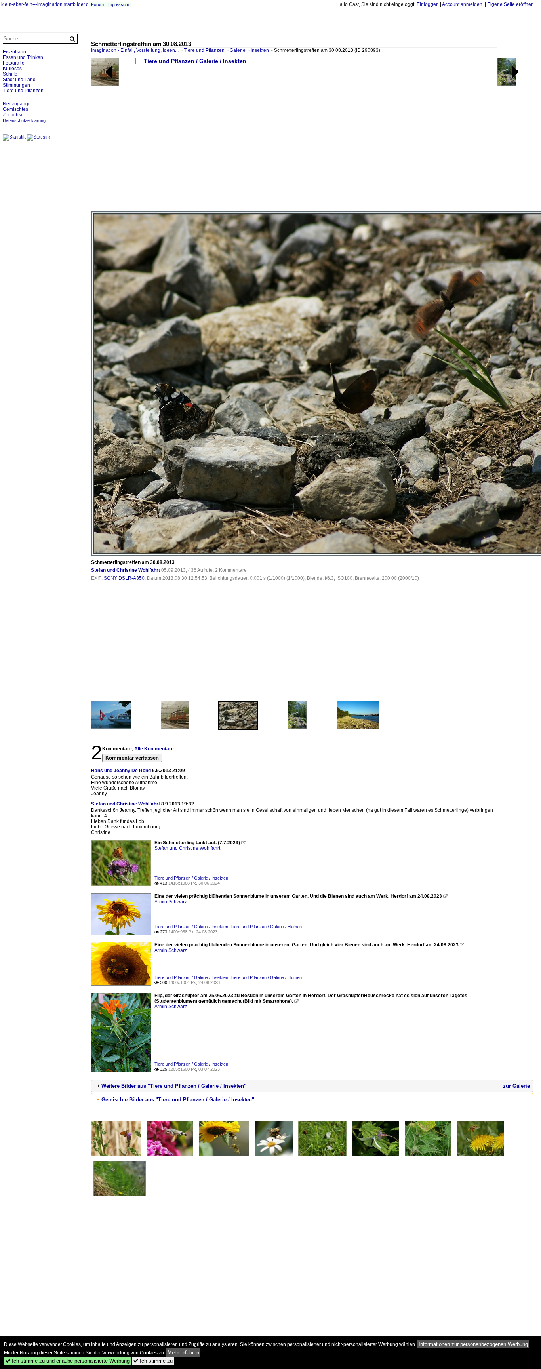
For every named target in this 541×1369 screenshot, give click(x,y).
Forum (97, 4)
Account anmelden (462, 4)
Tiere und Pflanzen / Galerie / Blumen (266, 926)
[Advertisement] (312, 141)
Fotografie (14, 63)
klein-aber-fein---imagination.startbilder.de (46, 4)
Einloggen (428, 4)
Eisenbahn (14, 52)
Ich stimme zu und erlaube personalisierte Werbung (67, 1361)
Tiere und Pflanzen (204, 50)
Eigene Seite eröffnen (510, 4)
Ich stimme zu (153, 1361)
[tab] (312, 1086)
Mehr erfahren (183, 1353)
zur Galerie (516, 1086)
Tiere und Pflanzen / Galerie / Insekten (195, 61)
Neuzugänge (17, 104)
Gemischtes (15, 109)
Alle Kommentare (154, 749)
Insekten (260, 50)
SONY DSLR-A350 (124, 578)
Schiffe (10, 74)
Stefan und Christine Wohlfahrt (125, 570)
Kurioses (12, 68)
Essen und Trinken (23, 57)
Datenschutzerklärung (24, 120)
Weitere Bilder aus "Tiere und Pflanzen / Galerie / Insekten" (173, 1086)
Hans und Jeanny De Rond (121, 770)
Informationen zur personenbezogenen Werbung (473, 1344)
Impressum (118, 4)
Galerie (238, 50)
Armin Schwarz (170, 901)
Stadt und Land (19, 79)
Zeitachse (13, 115)
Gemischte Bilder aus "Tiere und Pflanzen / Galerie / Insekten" (177, 1099)
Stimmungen (16, 85)
